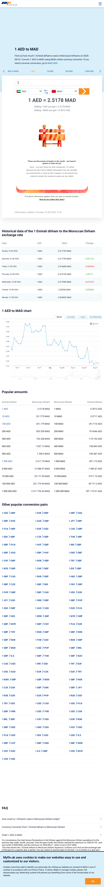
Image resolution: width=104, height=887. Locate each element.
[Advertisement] (52, 28)
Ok (92, 881)
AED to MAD (13, 71)
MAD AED (53, 63)
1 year (82, 317)
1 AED (32, 71)
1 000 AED (89, 71)
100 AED (69, 71)
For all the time (95, 317)
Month (59, 317)
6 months (71, 317)
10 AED (50, 71)
